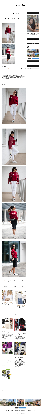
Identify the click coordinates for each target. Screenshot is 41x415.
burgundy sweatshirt (10, 68)
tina (22, 286)
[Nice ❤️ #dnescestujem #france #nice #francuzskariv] (37, 51)
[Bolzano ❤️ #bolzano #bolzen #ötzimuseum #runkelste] (33, 51)
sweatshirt (3, 280)
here (9, 280)
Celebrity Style (5, 302)
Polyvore (10, 302)
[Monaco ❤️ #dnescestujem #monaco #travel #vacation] (33, 55)
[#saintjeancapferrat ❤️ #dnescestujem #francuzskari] (37, 55)
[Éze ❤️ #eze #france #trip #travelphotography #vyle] (29, 55)
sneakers (19, 280)
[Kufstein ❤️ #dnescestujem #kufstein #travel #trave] (29, 51)
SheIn (15, 68)
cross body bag (6, 281)
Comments (5, 286)
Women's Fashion (22, 305)
